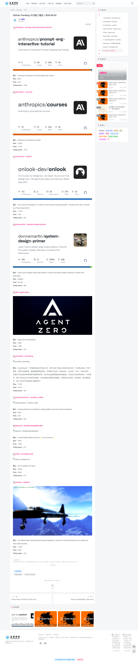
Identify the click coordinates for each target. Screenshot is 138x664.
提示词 (116, 131)
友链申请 (41, 635)
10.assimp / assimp (109, 51)
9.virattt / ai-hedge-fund (110, 47)
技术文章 (42, 3)
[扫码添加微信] (134, 647)
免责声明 (48, 635)
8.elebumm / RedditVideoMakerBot (113, 43)
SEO (107, 133)
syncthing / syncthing (23, 356)
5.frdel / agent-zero (109, 32)
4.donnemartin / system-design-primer (113, 29)
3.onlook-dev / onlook (109, 25)
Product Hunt (114, 133)
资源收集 (59, 3)
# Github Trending (30, 574)
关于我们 (55, 635)
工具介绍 (50, 3)
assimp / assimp (22, 482)
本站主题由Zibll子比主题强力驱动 (65, 659)
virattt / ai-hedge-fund (23, 454)
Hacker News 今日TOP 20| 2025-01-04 (117, 92)
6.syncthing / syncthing (110, 36)
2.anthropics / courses (110, 21)
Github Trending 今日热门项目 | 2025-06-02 (34, 15)
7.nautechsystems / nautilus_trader (113, 40)
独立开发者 (109, 131)
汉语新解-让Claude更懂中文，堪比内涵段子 (117, 108)
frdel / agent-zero (21, 292)
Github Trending (113, 136)
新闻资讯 (34, 3)
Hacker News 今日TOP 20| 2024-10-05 (117, 83)
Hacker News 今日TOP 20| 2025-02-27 (117, 100)
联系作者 (80, 659)
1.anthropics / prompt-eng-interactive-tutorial (113, 18)
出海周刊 (101, 133)
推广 (121, 131)
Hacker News (103, 136)
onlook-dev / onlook (23, 156)
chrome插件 (102, 139)
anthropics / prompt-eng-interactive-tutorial (33, 27)
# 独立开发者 (18, 574)
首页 (27, 3)
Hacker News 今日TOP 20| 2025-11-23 (117, 116)
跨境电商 (101, 131)
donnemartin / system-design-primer (30, 224)
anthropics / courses (23, 92)
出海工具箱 (67, 3)
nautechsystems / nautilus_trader (28, 397)
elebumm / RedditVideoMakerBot (28, 425)
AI (108, 139)
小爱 (19, 19)
